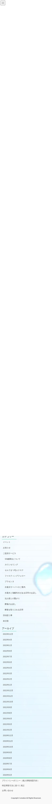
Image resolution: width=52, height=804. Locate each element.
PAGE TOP (48, 777)
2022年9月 (7, 651)
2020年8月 (7, 758)
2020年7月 (7, 764)
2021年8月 (7, 713)
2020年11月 (8, 741)
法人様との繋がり (12, 598)
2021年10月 (8, 702)
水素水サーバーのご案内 (15, 587)
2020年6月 (7, 769)
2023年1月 (7, 645)
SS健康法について (12, 559)
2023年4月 (7, 640)
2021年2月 (7, 730)
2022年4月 (7, 668)
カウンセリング (11, 564)
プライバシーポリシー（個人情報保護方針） (20, 780)
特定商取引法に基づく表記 (13, 785)
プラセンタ (9, 581)
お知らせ (6, 548)
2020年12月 (8, 735)
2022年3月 (7, 673)
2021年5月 (7, 724)
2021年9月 (7, 707)
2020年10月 (8, 747)
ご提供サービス (9, 553)
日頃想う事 (7, 615)
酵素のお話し (10, 604)
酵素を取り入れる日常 (14, 610)
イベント (6, 542)
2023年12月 (8, 634)
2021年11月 (8, 696)
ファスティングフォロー (15, 576)
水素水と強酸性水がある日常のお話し (21, 593)
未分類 (6, 621)
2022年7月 (7, 656)
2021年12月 (8, 690)
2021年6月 (7, 718)
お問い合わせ (7, 790)
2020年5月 (7, 775)
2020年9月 (7, 752)
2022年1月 (7, 685)
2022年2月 (7, 679)
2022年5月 (7, 662)
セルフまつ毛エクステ (14, 570)
